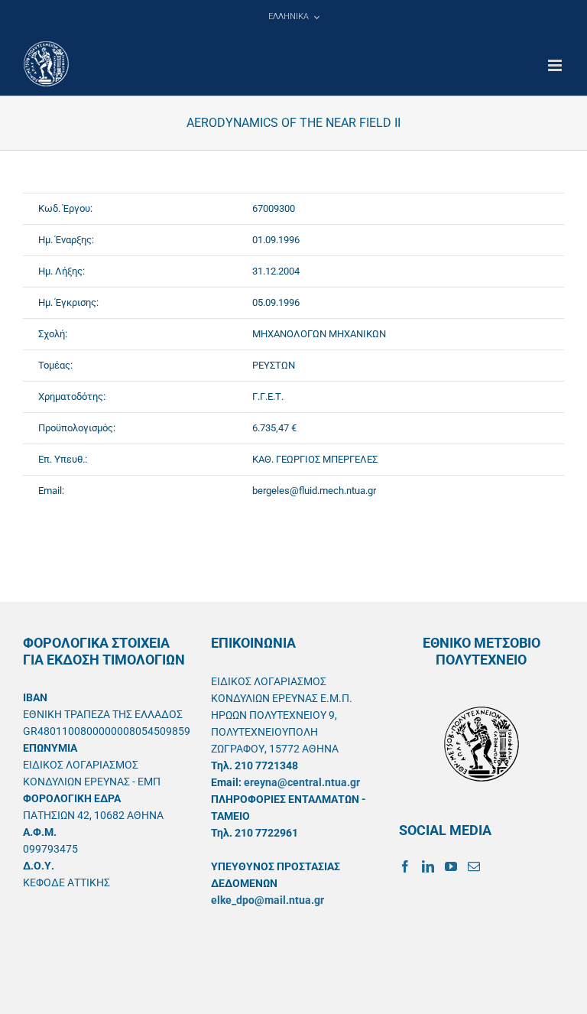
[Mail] (474, 866)
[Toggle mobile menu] (556, 65)
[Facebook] (405, 866)
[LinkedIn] (428, 866)
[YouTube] (451, 866)
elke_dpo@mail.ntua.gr (267, 900)
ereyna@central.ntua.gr (302, 782)
